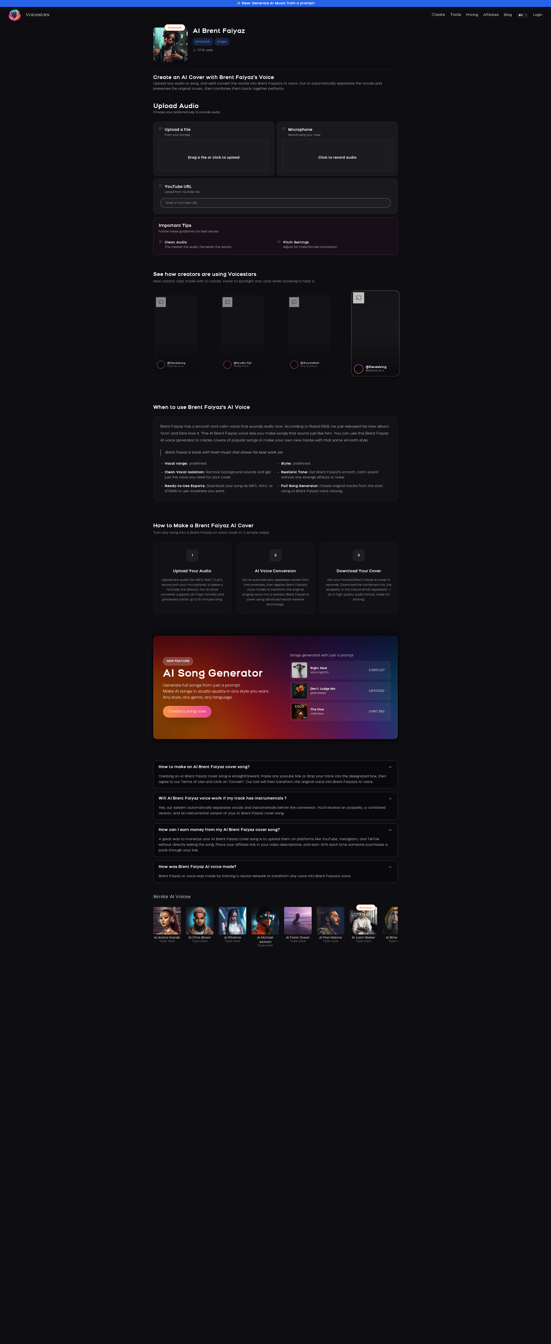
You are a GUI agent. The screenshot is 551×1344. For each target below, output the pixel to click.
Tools (455, 15)
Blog (508, 15)
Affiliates (491, 15)
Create (438, 15)
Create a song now (187, 712)
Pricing (472, 15)
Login (537, 15)
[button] (340, 670)
